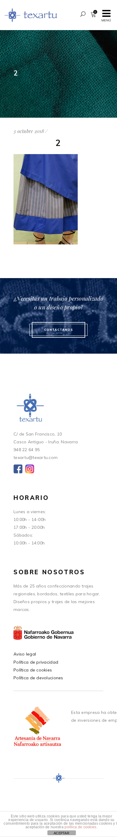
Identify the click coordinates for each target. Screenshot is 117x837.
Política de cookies (33, 670)
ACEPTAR (61, 833)
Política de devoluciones (38, 677)
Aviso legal (25, 654)
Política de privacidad (36, 662)
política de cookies (80, 827)
